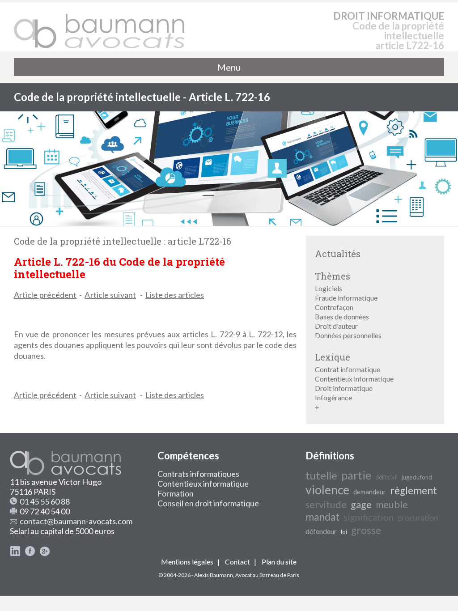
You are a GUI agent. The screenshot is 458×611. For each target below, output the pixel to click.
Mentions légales (187, 561)
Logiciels (328, 288)
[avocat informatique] (229, 223)
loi (344, 531)
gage (361, 504)
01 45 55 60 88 (45, 501)
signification (369, 517)
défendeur (321, 531)
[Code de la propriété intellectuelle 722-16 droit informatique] (100, 26)
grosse (366, 530)
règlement (413, 490)
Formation (175, 493)
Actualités (337, 253)
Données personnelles (348, 335)
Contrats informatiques (198, 474)
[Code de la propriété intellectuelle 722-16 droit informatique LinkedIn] (15, 553)
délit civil (386, 477)
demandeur (369, 492)
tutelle (321, 475)
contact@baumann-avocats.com (76, 521)
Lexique (332, 357)
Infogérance (333, 397)
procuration (418, 517)
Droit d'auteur (336, 326)
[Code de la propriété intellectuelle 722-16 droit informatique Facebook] (30, 553)
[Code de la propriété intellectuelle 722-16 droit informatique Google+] (44, 553)
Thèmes (332, 276)
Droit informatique (344, 388)
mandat (322, 517)
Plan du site (279, 561)
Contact (237, 561)
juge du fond (417, 477)
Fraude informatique (346, 297)
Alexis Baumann (213, 575)
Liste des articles (174, 295)
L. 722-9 (225, 334)
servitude (326, 504)
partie (356, 475)
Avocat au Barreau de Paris (267, 575)
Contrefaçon (334, 307)
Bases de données (342, 316)
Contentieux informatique (354, 378)
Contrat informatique (347, 369)
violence (327, 490)
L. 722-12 (265, 334)
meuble (392, 504)
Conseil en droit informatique (208, 503)
